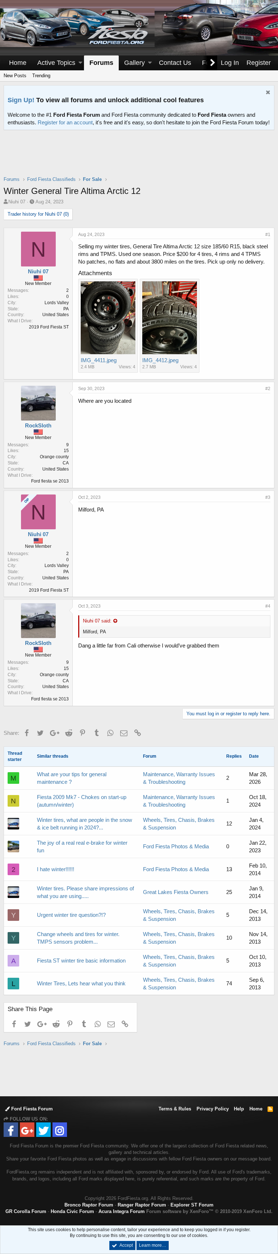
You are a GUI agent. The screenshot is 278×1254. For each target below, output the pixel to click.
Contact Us (175, 62)
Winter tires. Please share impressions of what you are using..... (85, 892)
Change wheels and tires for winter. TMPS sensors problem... (78, 938)
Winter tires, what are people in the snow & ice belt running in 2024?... (84, 824)
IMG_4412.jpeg (160, 360)
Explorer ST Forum (192, 1205)
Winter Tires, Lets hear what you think (81, 983)
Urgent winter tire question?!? (71, 915)
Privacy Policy (213, 1109)
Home (17, 62)
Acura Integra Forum (121, 1211)
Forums (101, 62)
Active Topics (56, 62)
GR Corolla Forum (25, 1211)
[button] (80, 62)
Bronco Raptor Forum (88, 1205)
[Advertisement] (139, 157)
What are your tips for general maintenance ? (71, 778)
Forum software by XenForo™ (209, 1211)
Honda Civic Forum (72, 1211)
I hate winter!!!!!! (55, 869)
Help (239, 1109)
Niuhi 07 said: (97, 621)
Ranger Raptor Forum (142, 1205)
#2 (267, 388)
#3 (267, 497)
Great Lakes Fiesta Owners (175, 892)
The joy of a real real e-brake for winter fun (82, 846)
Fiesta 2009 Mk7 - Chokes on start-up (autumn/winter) (81, 801)
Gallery (134, 62)
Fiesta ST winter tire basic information (81, 960)
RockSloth (38, 425)
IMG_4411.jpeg (99, 360)
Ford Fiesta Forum (31, 1109)
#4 (267, 606)
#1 (267, 234)
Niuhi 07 (16, 201)
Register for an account (65, 122)
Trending (41, 75)
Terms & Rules (175, 1109)
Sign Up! (21, 100)
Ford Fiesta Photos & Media (176, 846)
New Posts (15, 75)
